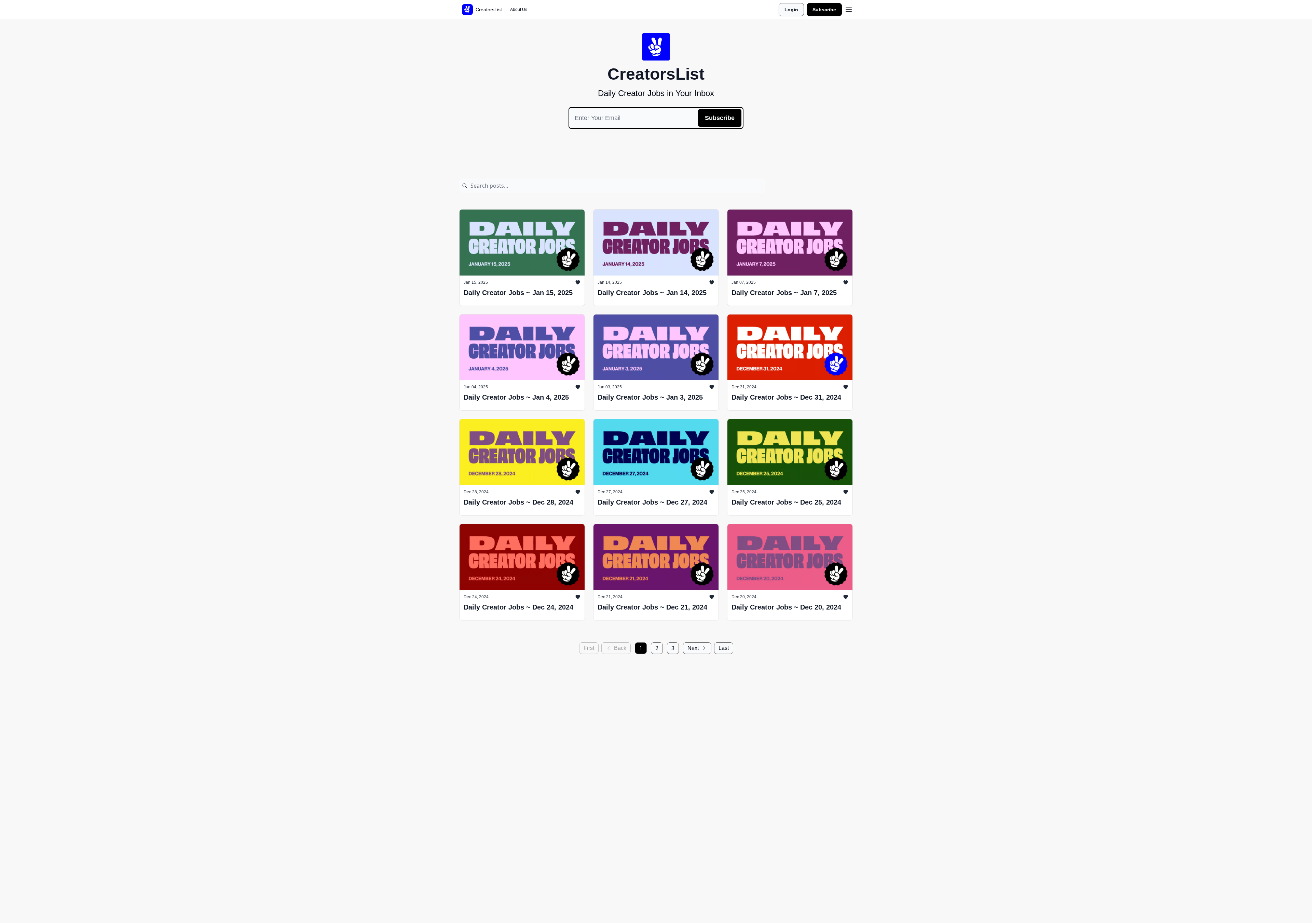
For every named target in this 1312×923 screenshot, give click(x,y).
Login (791, 9)
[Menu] (849, 8)
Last (724, 648)
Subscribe (824, 9)
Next (693, 648)
